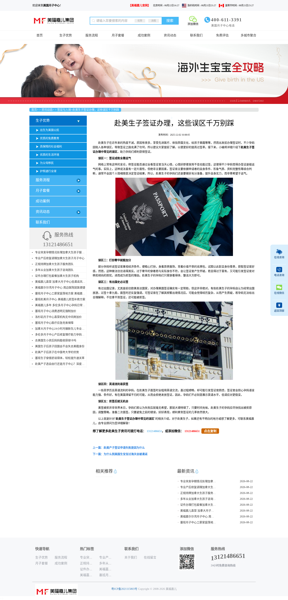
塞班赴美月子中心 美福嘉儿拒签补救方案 (60, 299)
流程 (153, 20)
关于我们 (130, 557)
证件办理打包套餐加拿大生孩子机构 (57, 275)
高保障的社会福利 (51, 146)
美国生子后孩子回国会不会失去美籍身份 (59, 346)
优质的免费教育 (49, 138)
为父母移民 (47, 162)
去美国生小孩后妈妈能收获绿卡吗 (55, 340)
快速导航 (42, 549)
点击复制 (210, 431)
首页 (39, 35)
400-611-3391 (226, 19)
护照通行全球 (48, 171)
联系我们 (196, 35)
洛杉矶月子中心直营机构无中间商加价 (58, 316)
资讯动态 (170, 35)
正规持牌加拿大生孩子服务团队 (54, 264)
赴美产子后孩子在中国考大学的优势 (57, 352)
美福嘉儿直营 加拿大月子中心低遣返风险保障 (63, 281)
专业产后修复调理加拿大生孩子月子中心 (59, 258)
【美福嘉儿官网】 (139, 5)
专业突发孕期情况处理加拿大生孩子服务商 (61, 252)
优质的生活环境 (49, 154)
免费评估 (222, 35)
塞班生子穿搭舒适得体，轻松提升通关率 (59, 358)
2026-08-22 (246, 481)
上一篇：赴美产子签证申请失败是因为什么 (119, 447)
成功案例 (144, 35)
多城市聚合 (248, 35)
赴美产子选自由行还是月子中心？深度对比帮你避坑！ (68, 363)
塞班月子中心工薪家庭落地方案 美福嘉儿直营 (63, 293)
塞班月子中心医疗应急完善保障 (54, 322)
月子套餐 (118, 35)
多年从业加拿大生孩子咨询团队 (54, 269)
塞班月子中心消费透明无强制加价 (55, 311)
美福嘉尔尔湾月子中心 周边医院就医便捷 (60, 287)
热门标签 (87, 549)
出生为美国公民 (49, 130)
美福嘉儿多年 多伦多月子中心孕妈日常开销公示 (64, 305)
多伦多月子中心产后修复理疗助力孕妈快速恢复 (64, 334)
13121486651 (154, 431)
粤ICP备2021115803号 (124, 588)
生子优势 (65, 35)
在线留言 (150, 557)
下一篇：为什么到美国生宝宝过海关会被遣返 (120, 454)
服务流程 (91, 35)
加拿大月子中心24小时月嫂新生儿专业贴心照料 (64, 328)
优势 (140, 20)
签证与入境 (64, 109)
